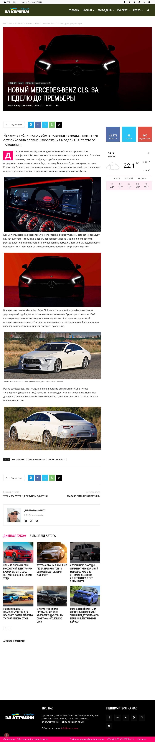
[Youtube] (149, 2)
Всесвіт (29, 23)
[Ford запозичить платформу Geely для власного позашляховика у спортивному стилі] (18, 596)
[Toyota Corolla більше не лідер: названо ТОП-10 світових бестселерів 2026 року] (52, 552)
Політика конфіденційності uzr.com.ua (87, 739)
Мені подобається (113, 129)
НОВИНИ (87, 10)
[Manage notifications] (6, 735)
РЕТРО (136, 10)
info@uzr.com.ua (69, 728)
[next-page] (10, 628)
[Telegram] (139, 2)
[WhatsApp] (52, 125)
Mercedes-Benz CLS (37, 459)
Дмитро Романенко (23, 105)
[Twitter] (144, 2)
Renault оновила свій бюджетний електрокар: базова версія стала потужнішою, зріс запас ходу (17, 572)
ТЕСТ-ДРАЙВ (105, 10)
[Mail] (129, 2)
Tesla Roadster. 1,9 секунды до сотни (25, 496)
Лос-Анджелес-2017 (43, 83)
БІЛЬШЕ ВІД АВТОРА (43, 536)
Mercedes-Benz (18, 459)
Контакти (141, 739)
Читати (129, 128)
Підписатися (145, 128)
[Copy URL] (59, 125)
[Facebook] (124, 2)
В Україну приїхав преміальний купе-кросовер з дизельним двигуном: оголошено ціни (50, 615)
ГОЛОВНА (74, 10)
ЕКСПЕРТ (122, 10)
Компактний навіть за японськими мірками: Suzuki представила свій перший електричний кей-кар (84, 615)
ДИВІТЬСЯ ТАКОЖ (14, 536)
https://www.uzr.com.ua (33, 515)
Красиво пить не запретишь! (83, 496)
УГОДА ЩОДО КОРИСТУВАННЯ (121, 739)
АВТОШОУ (30, 83)
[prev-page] (5, 628)
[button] (148, 10)
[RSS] (134, 2)
